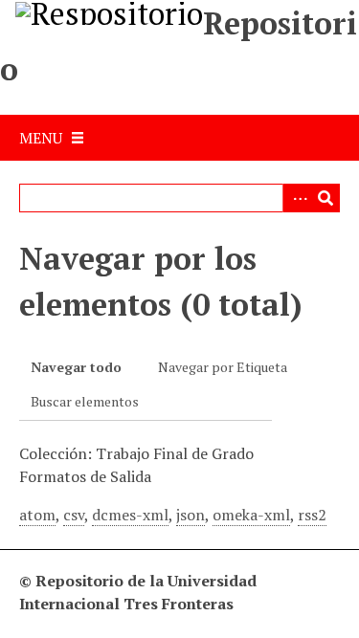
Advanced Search (296, 198)
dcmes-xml (130, 514)
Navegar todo (76, 367)
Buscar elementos (85, 401)
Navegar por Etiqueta (222, 367)
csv (73, 514)
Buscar (325, 198)
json (190, 514)
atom (37, 514)
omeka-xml (251, 514)
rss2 (312, 514)
